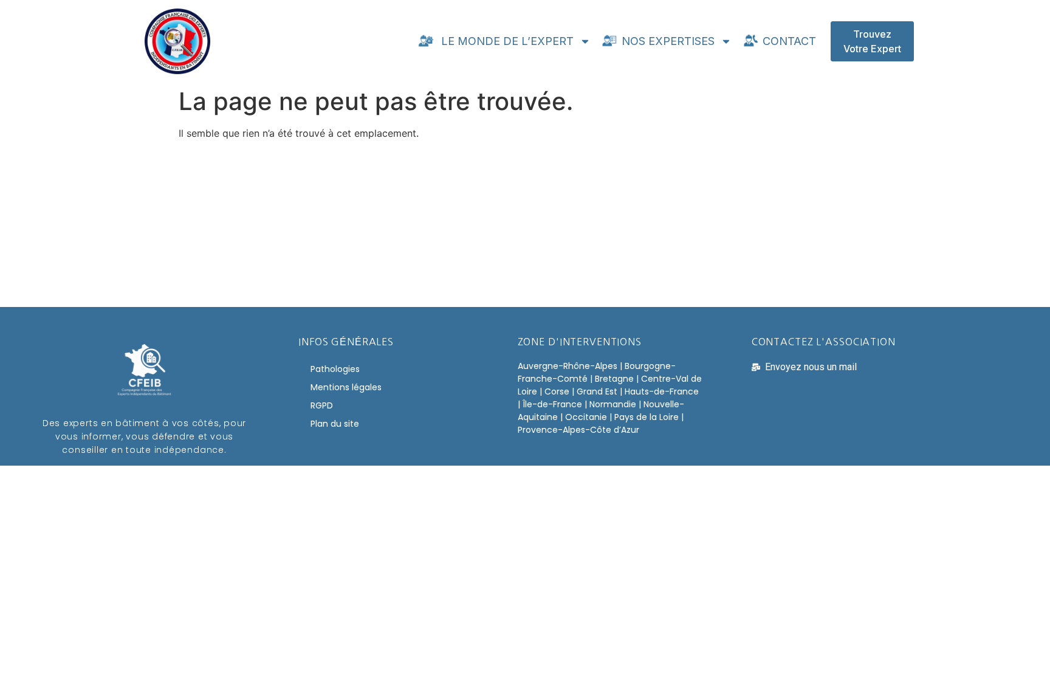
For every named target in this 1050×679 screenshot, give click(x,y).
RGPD (322, 405)
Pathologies (335, 369)
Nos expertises (667, 41)
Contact (788, 41)
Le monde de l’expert (504, 41)
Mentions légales (346, 387)
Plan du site (335, 424)
